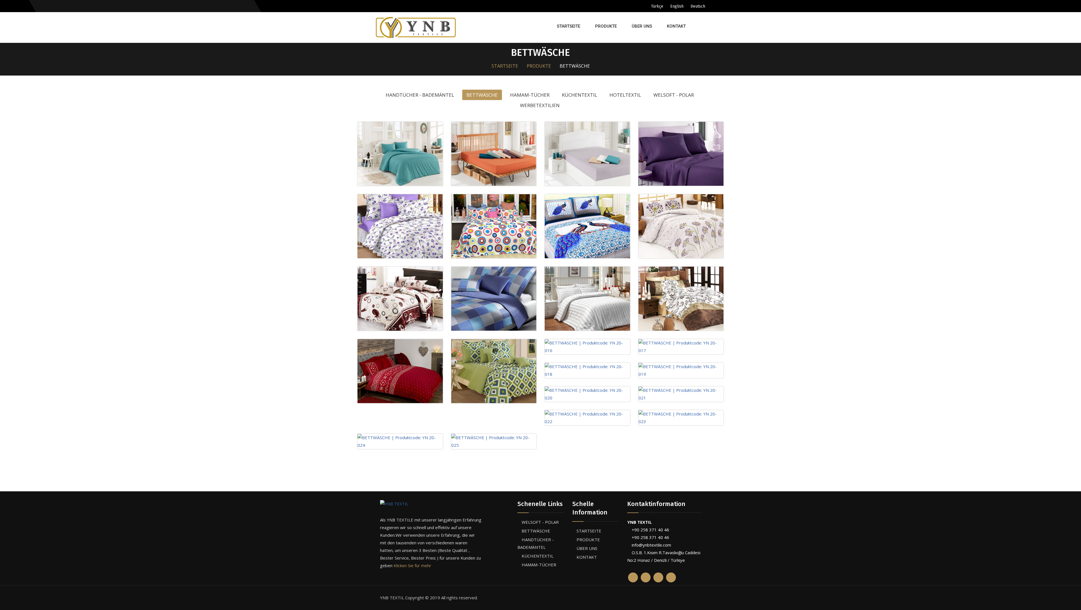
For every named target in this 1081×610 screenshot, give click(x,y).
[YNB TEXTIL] (430, 504)
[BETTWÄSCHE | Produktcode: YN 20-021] (681, 393)
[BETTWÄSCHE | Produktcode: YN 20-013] (681, 298)
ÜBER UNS (642, 26)
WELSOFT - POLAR (540, 522)
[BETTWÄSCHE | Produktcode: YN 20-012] (587, 298)
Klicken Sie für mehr (412, 565)
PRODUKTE (606, 26)
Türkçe (657, 6)
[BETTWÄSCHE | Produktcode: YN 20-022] (587, 417)
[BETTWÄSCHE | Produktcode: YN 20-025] (494, 441)
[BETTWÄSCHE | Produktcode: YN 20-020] (587, 393)
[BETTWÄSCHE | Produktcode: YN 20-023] (681, 417)
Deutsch (698, 6)
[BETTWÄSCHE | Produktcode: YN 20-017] (681, 346)
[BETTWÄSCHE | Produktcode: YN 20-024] (400, 441)
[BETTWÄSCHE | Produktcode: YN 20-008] (587, 225)
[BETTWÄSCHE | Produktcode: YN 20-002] (400, 153)
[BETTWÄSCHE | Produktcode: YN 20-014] (400, 370)
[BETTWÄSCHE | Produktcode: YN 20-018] (587, 370)
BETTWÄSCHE (536, 531)
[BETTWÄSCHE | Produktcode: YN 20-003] (494, 153)
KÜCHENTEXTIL (537, 556)
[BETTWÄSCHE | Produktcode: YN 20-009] (681, 225)
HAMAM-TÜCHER (539, 564)
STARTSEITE (568, 26)
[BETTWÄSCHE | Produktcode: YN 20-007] (494, 225)
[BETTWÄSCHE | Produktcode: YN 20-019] (681, 370)
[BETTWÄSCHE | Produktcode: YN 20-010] (400, 298)
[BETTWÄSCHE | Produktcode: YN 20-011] (494, 298)
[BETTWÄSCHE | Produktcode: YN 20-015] (494, 370)
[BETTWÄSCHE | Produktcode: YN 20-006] (400, 225)
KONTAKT (676, 26)
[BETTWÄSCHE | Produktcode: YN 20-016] (587, 346)
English (677, 6)
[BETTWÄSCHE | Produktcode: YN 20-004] (587, 153)
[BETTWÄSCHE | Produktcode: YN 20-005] (681, 153)
